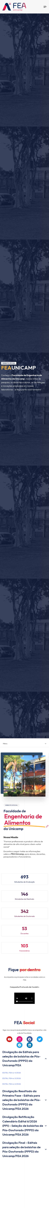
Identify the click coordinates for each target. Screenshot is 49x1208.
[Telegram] (19, 1045)
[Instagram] (19, 1039)
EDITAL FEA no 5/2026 (11, 1078)
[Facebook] (30, 1039)
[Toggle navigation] (39, 6)
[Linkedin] (30, 1045)
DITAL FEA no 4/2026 (12, 1073)
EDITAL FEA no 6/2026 (11, 1084)
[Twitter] (40, 1039)
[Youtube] (9, 1039)
